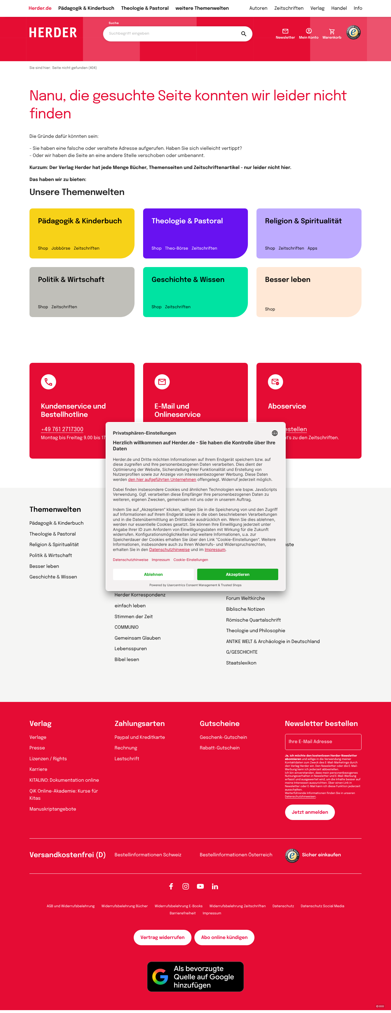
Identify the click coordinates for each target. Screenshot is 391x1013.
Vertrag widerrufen (163, 937)
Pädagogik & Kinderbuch (86, 8)
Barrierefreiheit (183, 913)
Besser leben (287, 280)
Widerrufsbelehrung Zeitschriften (238, 906)
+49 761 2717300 (62, 430)
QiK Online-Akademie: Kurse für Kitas (63, 795)
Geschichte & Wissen (188, 280)
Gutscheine (220, 724)
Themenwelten (55, 510)
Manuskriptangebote (52, 809)
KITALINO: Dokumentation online (64, 780)
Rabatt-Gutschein (220, 748)
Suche (114, 23)
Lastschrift (127, 759)
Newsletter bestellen (321, 724)
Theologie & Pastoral (145, 8)
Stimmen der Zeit (134, 616)
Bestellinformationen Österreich (236, 855)
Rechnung (126, 748)
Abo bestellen (287, 430)
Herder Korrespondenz (140, 595)
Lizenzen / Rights (48, 759)
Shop (43, 249)
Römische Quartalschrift (253, 620)
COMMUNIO (127, 627)
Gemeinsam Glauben (138, 638)
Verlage (37, 737)
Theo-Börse (176, 249)
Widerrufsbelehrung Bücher (125, 906)
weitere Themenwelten (202, 8)
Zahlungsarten (140, 724)
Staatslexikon (241, 663)
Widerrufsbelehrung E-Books (178, 906)
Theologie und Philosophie (255, 630)
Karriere (38, 769)
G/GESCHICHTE (242, 652)
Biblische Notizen (245, 609)
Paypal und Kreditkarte (140, 737)
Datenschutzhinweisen (300, 796)
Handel (339, 8)
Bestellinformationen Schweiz (148, 855)
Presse (37, 748)
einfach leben (130, 606)
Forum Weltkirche (245, 598)
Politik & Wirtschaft (71, 280)
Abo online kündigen (224, 937)
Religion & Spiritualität (303, 221)
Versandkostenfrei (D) (67, 855)
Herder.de (40, 8)
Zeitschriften (288, 8)
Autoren (258, 8)
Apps (312, 249)
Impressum (212, 913)
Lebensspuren (131, 648)
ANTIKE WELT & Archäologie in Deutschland (273, 641)
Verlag (318, 8)
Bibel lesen (127, 659)
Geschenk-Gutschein (223, 737)
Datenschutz (283, 906)
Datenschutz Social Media (322, 906)
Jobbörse (61, 249)
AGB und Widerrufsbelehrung (70, 906)
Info (358, 8)
